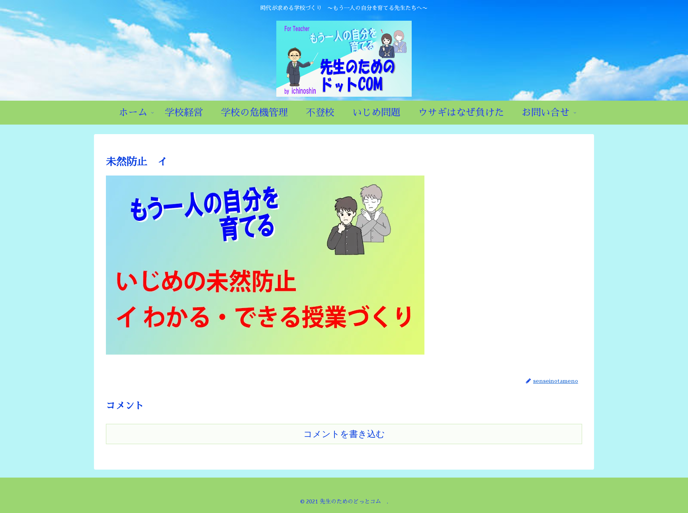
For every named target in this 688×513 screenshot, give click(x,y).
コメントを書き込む (344, 434)
